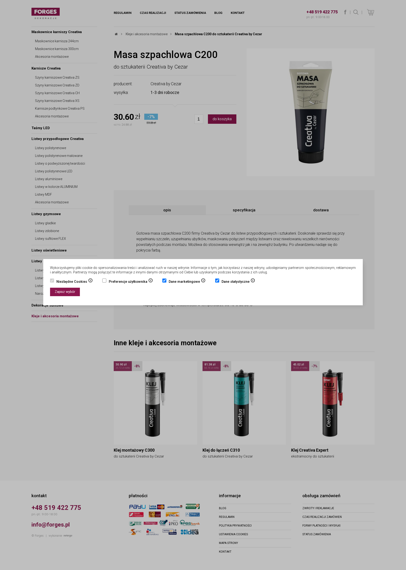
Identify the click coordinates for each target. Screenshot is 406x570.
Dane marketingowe (187, 282)
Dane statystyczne (238, 282)
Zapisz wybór (65, 292)
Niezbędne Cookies (74, 282)
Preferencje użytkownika (131, 282)
